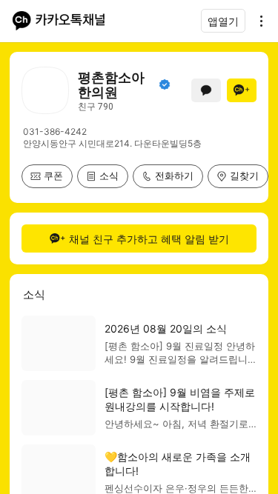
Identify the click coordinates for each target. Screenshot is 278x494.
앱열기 (223, 21)
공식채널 (165, 84)
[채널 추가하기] (242, 90)
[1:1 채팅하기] (206, 90)
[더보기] (257, 21)
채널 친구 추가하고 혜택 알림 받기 (149, 239)
